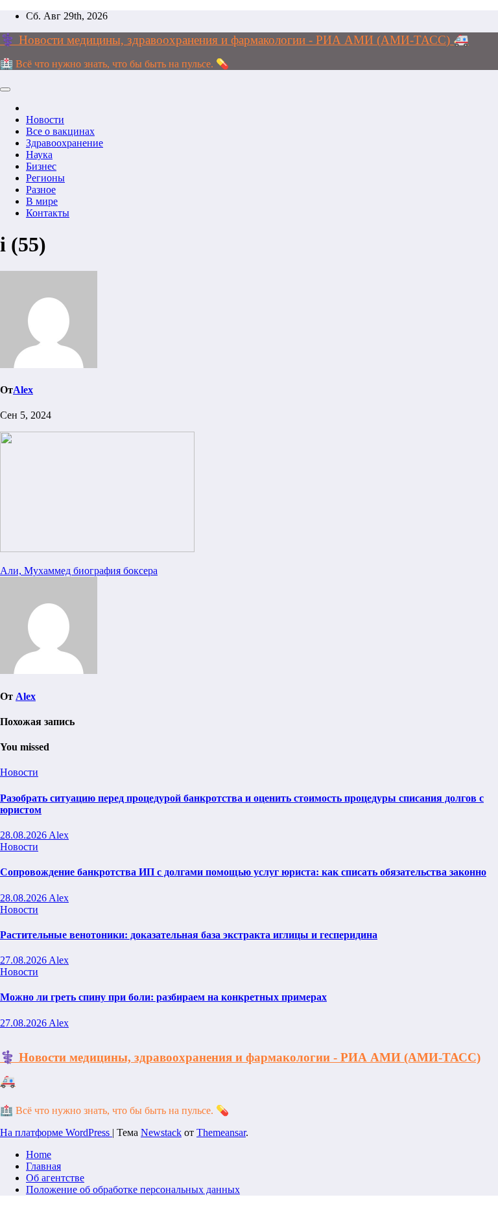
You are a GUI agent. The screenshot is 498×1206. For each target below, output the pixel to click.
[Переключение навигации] (5, 89)
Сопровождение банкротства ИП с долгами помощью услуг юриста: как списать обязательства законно (243, 871)
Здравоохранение (64, 142)
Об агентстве (55, 1177)
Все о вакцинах (60, 131)
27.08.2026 (24, 960)
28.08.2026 (24, 835)
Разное (41, 189)
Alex (23, 389)
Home (38, 1154)
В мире (42, 201)
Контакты (47, 212)
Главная (43, 1166)
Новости (45, 119)
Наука (39, 154)
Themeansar (221, 1132)
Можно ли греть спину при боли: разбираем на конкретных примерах (163, 997)
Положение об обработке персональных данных (133, 1189)
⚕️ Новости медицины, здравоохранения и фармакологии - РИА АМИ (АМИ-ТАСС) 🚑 (234, 40)
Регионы (45, 177)
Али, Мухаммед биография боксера (79, 570)
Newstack (161, 1132)
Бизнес (41, 166)
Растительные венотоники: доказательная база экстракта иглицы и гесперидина (188, 934)
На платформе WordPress (56, 1132)
